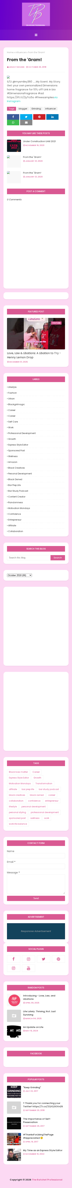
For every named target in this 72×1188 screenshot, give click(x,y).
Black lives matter (18, 771)
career (11, 415)
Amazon (12, 462)
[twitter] (43, 959)
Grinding (36, 108)
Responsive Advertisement (36, 931)
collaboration (15, 531)
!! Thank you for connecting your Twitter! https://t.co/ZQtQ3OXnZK (43, 1104)
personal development (20, 473)
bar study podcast (18, 490)
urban (11, 398)
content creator (16, 496)
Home (10, 52)
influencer (20, 52)
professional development (22, 433)
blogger (23, 108)
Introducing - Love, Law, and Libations (39, 997)
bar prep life (14, 485)
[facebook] (13, 959)
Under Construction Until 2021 (39, 141)
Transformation (43, 783)
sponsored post (16, 450)
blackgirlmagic (16, 404)
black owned (15, 479)
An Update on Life (33, 1027)
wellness (13, 456)
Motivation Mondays (19, 508)
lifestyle (12, 387)
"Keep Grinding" (32, 1087)
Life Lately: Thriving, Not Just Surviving (39, 1013)
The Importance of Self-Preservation (37, 1120)
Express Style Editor (18, 444)
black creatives (16, 467)
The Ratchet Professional (47, 1179)
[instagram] (28, 959)
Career (11, 410)
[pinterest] (58, 959)
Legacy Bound (16, 67)
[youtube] (28, 968)
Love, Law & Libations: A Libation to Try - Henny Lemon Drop (34, 355)
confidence (14, 513)
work (10, 427)
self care (13, 421)
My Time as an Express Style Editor (42, 1150)
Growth (12, 438)
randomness (15, 502)
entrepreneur (14, 519)
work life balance (18, 823)
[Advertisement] (36, 626)
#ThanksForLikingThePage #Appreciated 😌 (38, 1136)
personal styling (17, 812)
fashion (12, 392)
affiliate (12, 525)
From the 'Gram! (32, 157)
